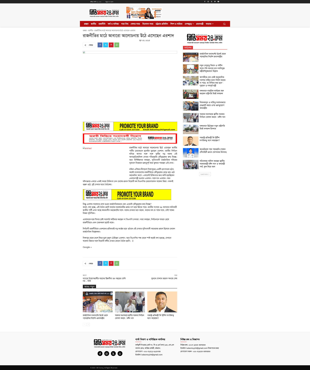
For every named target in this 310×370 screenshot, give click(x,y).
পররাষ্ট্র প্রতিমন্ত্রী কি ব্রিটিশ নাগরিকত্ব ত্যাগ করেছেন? (210, 139)
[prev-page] (84, 324)
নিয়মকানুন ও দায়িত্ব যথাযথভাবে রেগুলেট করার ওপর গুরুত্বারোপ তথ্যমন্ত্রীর (212, 105)
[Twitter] (211, 1)
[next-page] (88, 324)
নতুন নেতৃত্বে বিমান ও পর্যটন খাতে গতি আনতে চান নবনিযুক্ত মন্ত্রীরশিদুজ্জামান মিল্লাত (212, 68)
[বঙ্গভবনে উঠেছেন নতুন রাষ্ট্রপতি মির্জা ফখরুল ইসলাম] (190, 129)
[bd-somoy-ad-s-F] (130, 138)
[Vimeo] (214, 1)
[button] (224, 24)
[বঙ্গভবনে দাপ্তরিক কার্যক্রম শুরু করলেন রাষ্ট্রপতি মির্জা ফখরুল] (190, 94)
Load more (204, 174)
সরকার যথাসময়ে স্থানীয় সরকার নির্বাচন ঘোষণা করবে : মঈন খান (129, 316)
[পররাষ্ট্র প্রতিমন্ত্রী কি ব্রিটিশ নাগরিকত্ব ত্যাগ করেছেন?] (162, 302)
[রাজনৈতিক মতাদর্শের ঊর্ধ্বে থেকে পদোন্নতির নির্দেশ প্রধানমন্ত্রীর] (98, 302)
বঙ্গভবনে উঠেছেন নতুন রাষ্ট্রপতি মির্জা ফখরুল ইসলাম (212, 127)
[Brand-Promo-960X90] (130, 126)
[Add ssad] (144, 21)
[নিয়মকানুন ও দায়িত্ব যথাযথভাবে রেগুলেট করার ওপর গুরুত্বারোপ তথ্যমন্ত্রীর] (190, 106)
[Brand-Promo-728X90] (130, 194)
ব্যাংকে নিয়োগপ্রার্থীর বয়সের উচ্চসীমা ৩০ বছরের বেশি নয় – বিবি (104, 279)
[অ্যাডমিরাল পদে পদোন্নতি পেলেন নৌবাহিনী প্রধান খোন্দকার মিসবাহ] (190, 152)
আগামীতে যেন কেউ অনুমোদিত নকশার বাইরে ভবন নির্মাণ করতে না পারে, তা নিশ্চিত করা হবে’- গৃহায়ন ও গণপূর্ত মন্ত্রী (212, 81)
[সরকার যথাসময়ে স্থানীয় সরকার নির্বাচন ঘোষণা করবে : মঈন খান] (130, 302)
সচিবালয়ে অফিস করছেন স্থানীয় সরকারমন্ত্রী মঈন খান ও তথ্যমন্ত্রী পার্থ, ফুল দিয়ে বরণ (212, 164)
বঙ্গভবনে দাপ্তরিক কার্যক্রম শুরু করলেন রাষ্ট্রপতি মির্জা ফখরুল (212, 92)
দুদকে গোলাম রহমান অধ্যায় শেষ (164, 278)
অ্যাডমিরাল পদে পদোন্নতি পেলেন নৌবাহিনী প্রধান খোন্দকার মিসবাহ (213, 150)
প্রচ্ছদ (85, 30)
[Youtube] (218, 1)
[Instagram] (208, 1)
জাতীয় (90, 30)
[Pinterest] (111, 45)
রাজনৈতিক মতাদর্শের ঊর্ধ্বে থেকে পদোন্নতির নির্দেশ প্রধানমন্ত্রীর (95, 316)
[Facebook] (204, 1)
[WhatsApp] (116, 45)
